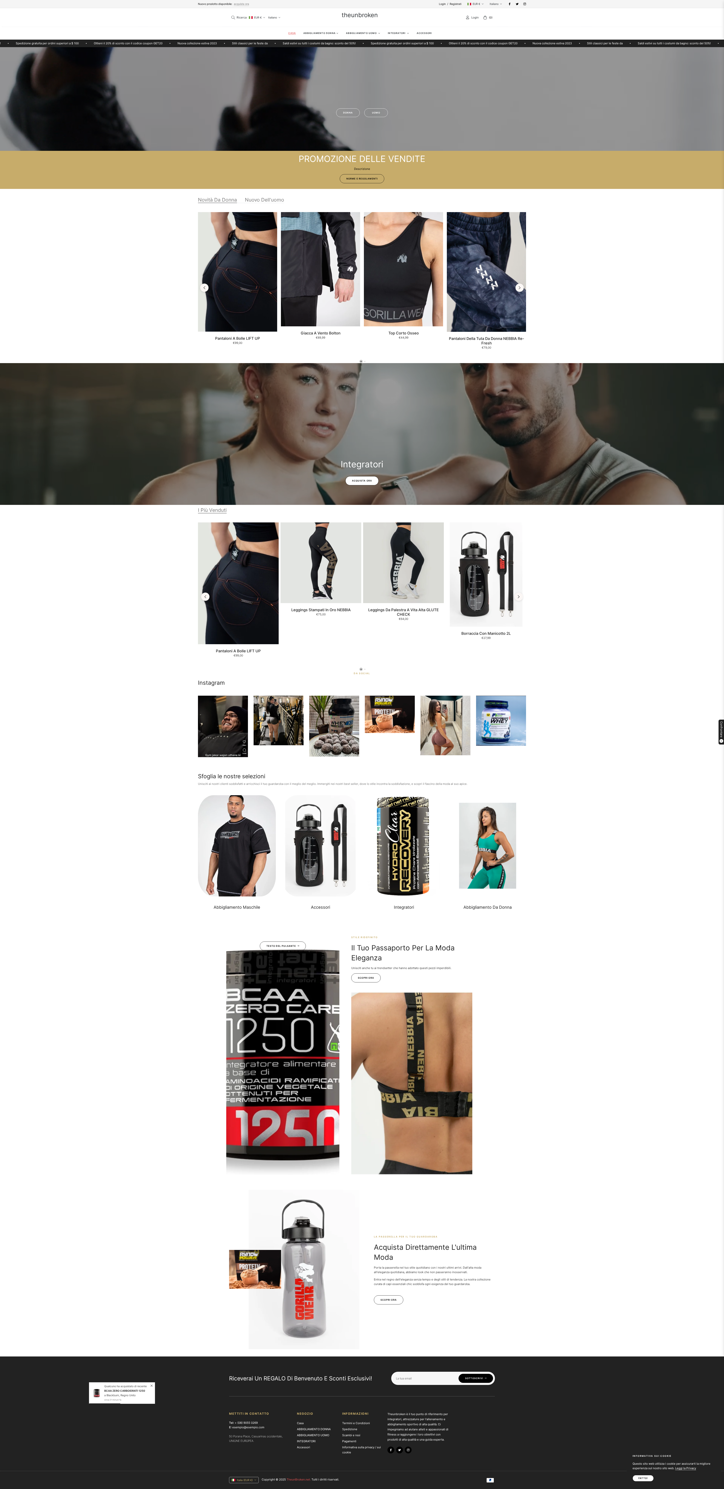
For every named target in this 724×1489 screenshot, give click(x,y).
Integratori (404, 907)
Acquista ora (362, 480)
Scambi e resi (351, 1435)
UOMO (376, 112)
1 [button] (361, 361)
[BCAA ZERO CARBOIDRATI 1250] (97, 1388)
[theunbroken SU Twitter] (516, 3)
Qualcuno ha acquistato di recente (126, 1382)
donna (348, 112)
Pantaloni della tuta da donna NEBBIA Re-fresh (486, 340)
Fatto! (643, 1478)
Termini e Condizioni (356, 1423)
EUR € (476, 3)
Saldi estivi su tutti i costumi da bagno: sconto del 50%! (65, 43)
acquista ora (241, 3)
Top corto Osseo (403, 333)
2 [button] (364, 361)
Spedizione (349, 1429)
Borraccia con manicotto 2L (486, 633)
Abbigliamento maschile (237, 907)
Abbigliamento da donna (487, 907)
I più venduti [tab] (212, 510)
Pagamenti (349, 1441)
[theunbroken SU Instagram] (524, 3)
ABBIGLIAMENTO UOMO (313, 1435)
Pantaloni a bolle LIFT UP (237, 338)
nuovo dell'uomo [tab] (264, 200)
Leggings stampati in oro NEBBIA (321, 610)
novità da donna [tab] (217, 200)
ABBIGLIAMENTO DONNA (314, 1429)
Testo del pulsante (281, 946)
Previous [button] (204, 288)
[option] (237, 282)
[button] (239, 17)
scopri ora (366, 977)
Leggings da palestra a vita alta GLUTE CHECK (403, 612)
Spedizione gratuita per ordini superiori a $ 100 (148, 43)
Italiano (494, 3)
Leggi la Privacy (685, 1468)
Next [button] (519, 288)
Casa (300, 1423)
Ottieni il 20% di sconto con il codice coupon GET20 (229, 43)
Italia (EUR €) (245, 1480)
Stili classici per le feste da (351, 43)
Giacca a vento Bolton (321, 333)
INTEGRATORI (306, 1441)
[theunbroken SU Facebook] (509, 3)
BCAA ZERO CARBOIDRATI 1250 (125, 1386)
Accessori (320, 907)
